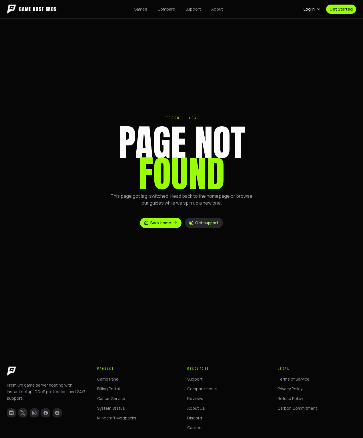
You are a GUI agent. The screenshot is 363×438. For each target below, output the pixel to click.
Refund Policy (290, 398)
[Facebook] (45, 412)
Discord (194, 418)
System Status (111, 408)
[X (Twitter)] (22, 412)
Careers (195, 427)
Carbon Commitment (297, 408)
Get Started (341, 9)
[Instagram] (34, 412)
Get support (206, 222)
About (217, 9)
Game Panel (108, 379)
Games (140, 9)
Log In (309, 9)
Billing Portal (108, 388)
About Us (196, 408)
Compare (166, 9)
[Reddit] (57, 412)
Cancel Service (111, 398)
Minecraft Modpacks (116, 418)
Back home (160, 222)
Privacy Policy (290, 388)
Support (193, 9)
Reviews (195, 398)
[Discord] (11, 412)
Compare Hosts (202, 388)
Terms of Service (294, 379)
